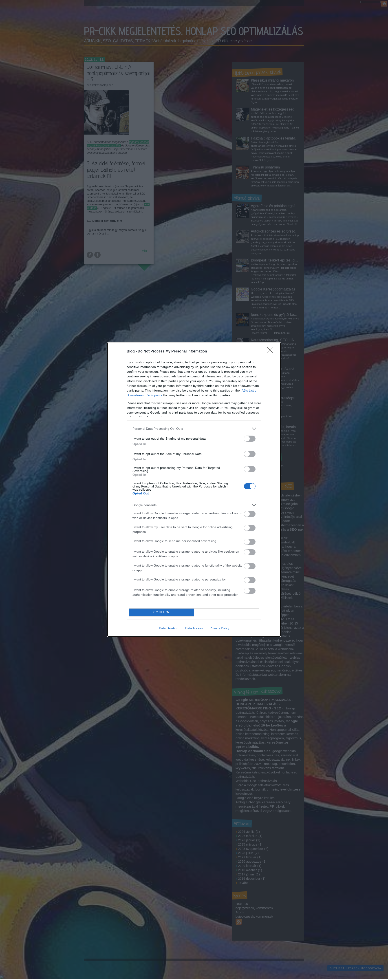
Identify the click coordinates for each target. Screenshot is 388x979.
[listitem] (194, 428)
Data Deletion (168, 628)
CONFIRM (161, 612)
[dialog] (194, 489)
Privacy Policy (219, 628)
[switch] (250, 439)
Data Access (194, 628)
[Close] (271, 351)
